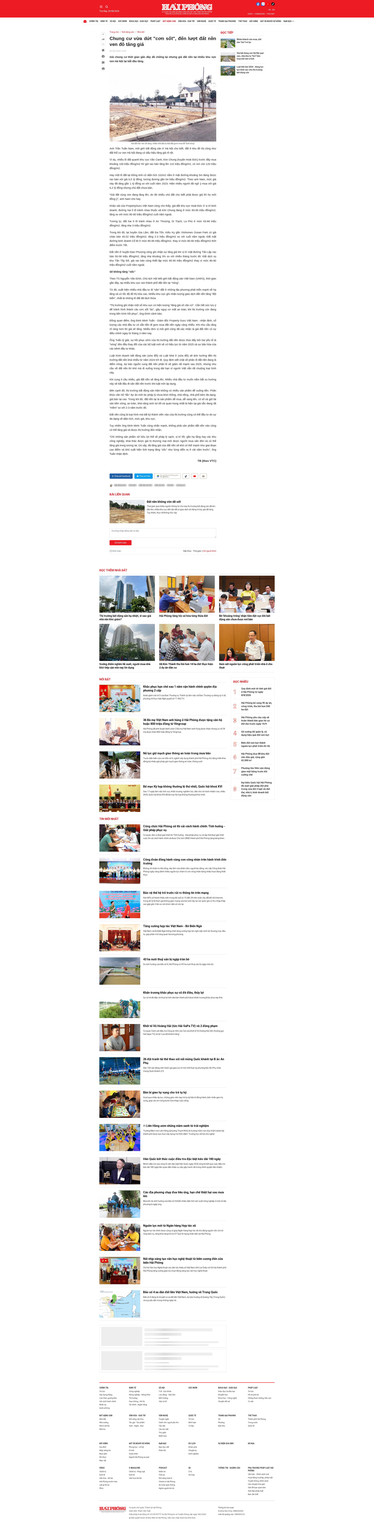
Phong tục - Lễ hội (136, 1447)
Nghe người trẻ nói (166, 1488)
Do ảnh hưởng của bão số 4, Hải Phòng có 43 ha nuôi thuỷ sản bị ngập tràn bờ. (178, 964)
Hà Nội (170, 485)
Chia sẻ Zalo (144, 476)
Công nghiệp (134, 1391)
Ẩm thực (102, 1457)
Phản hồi (162, 1450)
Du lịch (191, 1443)
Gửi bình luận (121, 542)
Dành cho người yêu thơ (169, 1422)
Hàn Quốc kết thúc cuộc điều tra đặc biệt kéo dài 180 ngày (182, 1159)
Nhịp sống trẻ (105, 1450)
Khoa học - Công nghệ (227, 1398)
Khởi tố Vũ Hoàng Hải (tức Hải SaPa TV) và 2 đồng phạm (180, 1026)
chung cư (181, 485)
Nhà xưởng (103, 1422)
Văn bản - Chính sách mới (258, 1474)
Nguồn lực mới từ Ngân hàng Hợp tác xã (169, 1225)
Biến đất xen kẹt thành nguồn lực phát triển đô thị (255, 744)
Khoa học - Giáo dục (138, 21)
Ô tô (190, 1471)
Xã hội (113, 21)
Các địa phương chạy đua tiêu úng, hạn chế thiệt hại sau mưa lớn (183, 1194)
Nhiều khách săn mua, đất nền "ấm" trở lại (249, 40)
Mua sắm (103, 1454)
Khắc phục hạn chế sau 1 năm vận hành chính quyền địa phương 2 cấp (180, 688)
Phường (221, 1422)
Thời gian (197, 551)
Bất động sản (169, 21)
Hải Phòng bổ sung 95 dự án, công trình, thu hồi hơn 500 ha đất (256, 706)
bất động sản (120, 485)
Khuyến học (223, 1395)
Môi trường (163, 1398)
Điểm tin (162, 1471)
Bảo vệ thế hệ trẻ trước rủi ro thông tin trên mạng (176, 893)
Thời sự (162, 1475)
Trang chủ (114, 32)
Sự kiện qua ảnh (226, 1443)
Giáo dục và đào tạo (226, 1391)
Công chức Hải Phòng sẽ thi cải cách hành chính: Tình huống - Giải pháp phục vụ (184, 828)
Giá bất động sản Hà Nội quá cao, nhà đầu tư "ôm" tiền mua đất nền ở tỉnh (250, 56)
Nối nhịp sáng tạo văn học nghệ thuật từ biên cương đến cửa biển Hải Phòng (183, 1260)
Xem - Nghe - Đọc (136, 1426)
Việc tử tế (163, 1401)
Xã (219, 1419)
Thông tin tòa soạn (226, 1507)
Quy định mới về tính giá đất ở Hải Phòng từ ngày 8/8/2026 (256, 692)
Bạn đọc (287, 21)
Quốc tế (212, 21)
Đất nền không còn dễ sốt (164, 501)
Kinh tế (104, 21)
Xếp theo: (187, 551)
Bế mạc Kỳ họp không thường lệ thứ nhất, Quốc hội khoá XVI (182, 786)
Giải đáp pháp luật (255, 1491)
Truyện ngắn (164, 1419)
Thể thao (242, 21)
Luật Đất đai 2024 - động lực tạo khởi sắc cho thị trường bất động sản (250, 70)
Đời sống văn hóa (136, 1419)
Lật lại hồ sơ (104, 1485)
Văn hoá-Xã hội (135, 1478)
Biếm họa (163, 1436)
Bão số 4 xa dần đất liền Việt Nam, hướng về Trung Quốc (180, 1292)
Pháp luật (155, 21)
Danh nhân (133, 1454)
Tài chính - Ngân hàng (138, 1405)
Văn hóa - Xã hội (106, 1478)
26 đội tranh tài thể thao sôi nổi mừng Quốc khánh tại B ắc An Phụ (183, 1061)
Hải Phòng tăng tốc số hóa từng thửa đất (183, 615)
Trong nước (253, 1422)
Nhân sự (102, 1405)
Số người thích (209, 551)
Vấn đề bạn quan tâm (257, 1487)
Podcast (271, 14)
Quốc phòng (104, 1408)
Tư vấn (250, 1401)
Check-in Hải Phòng (167, 1481)
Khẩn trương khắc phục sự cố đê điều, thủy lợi (173, 992)
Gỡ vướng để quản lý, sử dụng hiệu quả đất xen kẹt (255, 733)
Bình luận (192, 1422)
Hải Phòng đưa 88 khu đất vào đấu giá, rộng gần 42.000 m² (255, 757)
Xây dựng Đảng (105, 1395)
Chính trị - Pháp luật (137, 1471)
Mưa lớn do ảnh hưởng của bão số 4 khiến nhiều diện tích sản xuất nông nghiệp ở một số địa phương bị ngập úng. (184, 1202)
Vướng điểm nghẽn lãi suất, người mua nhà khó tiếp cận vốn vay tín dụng (124, 666)
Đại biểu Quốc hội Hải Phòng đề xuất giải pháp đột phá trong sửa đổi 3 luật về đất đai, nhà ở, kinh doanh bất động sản (256, 789)
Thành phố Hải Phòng (257, 1419)
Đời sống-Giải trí (165, 1478)
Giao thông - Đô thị (137, 1401)
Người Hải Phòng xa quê (139, 1457)
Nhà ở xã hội (104, 1426)
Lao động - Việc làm (167, 1395)
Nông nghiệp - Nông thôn (139, 1395)
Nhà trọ (102, 1429)
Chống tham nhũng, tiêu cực (259, 1398)
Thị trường (133, 1398)
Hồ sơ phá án (253, 1395)
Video (250, 14)
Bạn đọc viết (164, 1447)
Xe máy (191, 1475)
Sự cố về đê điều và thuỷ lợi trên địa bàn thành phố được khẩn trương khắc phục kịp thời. (183, 997)
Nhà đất (140, 32)
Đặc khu (221, 1426)
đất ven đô (159, 485)
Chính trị (93, 21)
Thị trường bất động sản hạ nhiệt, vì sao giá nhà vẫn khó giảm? (125, 617)
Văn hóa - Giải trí (186, 21)
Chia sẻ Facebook (122, 476)
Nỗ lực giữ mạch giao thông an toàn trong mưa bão (177, 753)
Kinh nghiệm (193, 1454)
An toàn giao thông (167, 1485)
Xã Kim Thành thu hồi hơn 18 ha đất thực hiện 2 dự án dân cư (186, 666)
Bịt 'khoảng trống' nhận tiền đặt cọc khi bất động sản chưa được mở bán (244, 617)
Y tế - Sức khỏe (165, 1391)
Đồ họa (251, 1443)
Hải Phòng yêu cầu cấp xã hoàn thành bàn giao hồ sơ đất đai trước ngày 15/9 (255, 720)
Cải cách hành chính (107, 1401)
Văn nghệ (201, 21)
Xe (189, 1468)
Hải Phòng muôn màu (108, 1481)
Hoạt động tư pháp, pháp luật (260, 1477)
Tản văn (162, 1426)
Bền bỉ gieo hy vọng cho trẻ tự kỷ (165, 1092)
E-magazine (260, 14)
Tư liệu (191, 1426)
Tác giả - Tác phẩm (137, 1422)
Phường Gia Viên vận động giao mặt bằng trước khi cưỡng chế (255, 771)
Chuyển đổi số (224, 1401)
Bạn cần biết (253, 1494)
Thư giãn (162, 1432)
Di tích (131, 1450)
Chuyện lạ (192, 1450)
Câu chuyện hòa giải (256, 1484)
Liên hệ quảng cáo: (226, 1514)
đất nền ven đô (145, 485)
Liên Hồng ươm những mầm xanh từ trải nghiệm (177, 1126)
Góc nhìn (122, 21)
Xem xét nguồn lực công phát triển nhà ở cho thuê (245, 666)
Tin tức (102, 1391)
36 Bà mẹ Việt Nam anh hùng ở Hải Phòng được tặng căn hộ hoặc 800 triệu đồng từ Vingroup (182, 722)
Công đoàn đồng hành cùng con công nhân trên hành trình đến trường (184, 861)
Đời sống (254, 21)
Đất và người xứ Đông (270, 21)
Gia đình (102, 1447)
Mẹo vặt (102, 1460)
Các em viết (163, 1429)
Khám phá (192, 1447)
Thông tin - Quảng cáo (229, 1468)
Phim (101, 1488)
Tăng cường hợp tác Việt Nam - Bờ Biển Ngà (172, 926)
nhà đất (132, 485)
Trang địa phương (227, 21)
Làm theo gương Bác (108, 1398)
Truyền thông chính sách (258, 1481)
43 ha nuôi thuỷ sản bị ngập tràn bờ (166, 959)
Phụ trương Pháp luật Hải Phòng (260, 1469)
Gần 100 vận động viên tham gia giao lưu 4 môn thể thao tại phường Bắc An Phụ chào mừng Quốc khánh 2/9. (182, 1069)
